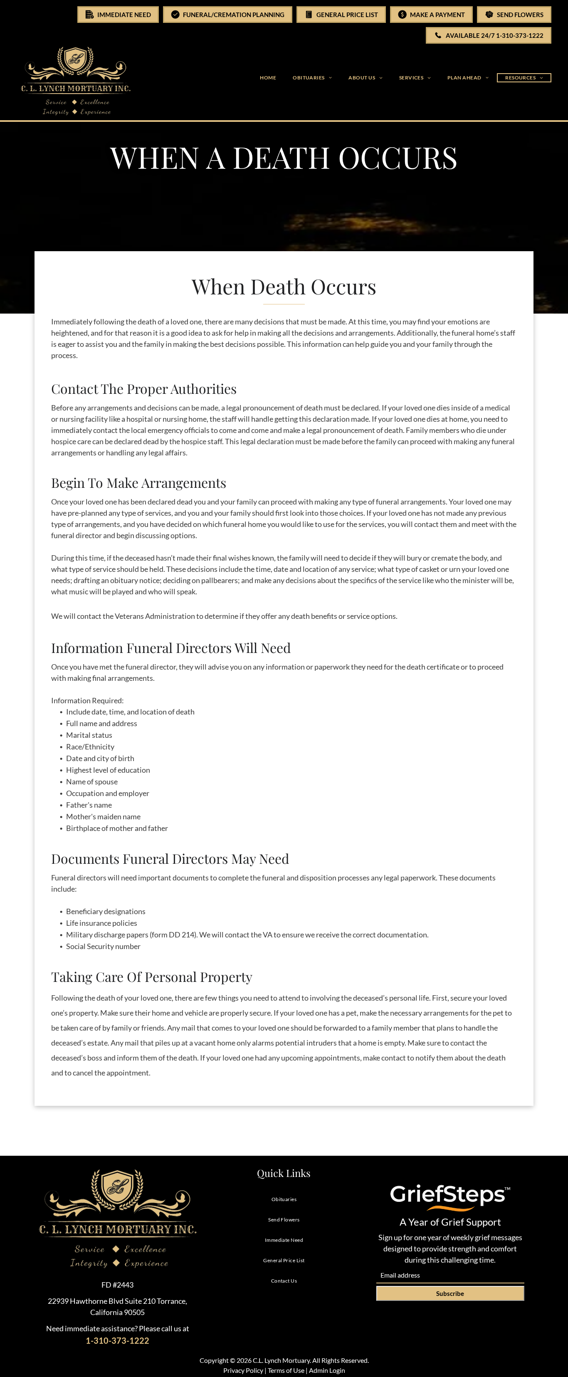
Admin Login (327, 1370)
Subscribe (450, 1293)
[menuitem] (268, 77)
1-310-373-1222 (117, 1340)
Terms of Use (286, 1370)
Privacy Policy (243, 1370)
